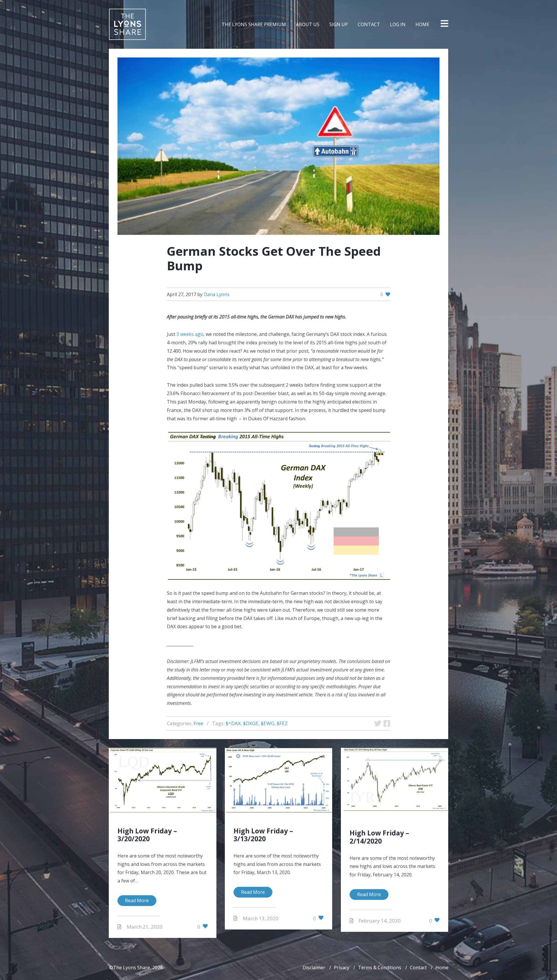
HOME (422, 24)
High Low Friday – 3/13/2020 (263, 835)
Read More (137, 900)
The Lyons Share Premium (254, 24)
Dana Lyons (216, 294)
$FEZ (282, 723)
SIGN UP (338, 24)
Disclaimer (314, 967)
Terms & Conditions (379, 967)
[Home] (127, 24)
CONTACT (369, 24)
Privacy (341, 967)
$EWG (267, 723)
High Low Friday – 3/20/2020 (147, 835)
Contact (418, 967)
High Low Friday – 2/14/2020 (379, 837)
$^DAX (233, 723)
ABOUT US (307, 24)
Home (442, 967)
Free (198, 723)
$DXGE (250, 723)
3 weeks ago (189, 334)
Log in (398, 24)
